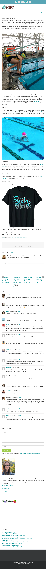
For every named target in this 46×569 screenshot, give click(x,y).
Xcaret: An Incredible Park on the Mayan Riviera (13, 546)
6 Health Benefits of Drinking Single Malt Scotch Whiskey (15, 537)
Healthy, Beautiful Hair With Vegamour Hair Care (13, 535)
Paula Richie (8, 408)
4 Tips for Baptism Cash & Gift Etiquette (11, 533)
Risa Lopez (7, 311)
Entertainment (14, 237)
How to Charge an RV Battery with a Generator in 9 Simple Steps (17, 538)
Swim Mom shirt (6, 184)
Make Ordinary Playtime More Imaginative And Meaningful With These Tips (17, 281)
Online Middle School (7, 495)
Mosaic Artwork (8, 367)
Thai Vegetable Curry (7, 540)
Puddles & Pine (5, 491)
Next (42, 12)
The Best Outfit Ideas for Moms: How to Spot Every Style (15, 542)
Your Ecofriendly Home (6, 490)
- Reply (21, 294)
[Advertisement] (23, 518)
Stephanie (7, 349)
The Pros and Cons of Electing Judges (10, 545)
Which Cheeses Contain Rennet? (9, 532)
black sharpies (31, 167)
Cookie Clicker (8, 415)
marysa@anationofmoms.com (8, 485)
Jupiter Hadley (8, 390)
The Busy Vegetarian (6, 488)
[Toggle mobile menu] (43, 5)
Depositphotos (26, 563)
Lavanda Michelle (8, 294)
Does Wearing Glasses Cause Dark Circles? (12, 543)
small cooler (40, 111)
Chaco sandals (37, 101)
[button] (3, 277)
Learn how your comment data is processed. (30, 453)
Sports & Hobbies (19, 237)
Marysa (4, 237)
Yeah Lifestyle (8, 324)
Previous (38, 12)
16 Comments (25, 237)
